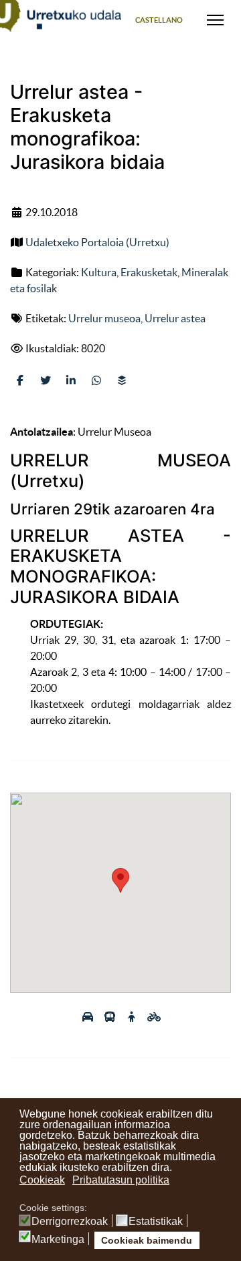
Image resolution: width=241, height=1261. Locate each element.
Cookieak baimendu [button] (146, 1240)
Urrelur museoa (104, 318)
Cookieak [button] (42, 1180)
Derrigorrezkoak (69, 1221)
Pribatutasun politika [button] (120, 1180)
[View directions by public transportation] (111, 1016)
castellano (159, 20)
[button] (120, 880)
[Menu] (215, 20)
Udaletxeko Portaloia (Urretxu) (97, 242)
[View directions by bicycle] (154, 1016)
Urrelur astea (175, 318)
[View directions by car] (89, 1016)
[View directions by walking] (133, 1016)
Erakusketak (148, 272)
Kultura (98, 272)
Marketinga (57, 1239)
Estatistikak (156, 1221)
